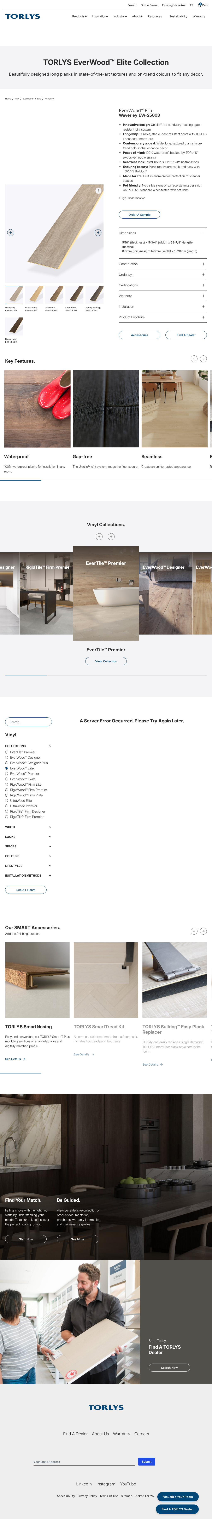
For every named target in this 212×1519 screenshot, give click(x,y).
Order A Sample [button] (140, 214)
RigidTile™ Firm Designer (27, 811)
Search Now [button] (169, 1367)
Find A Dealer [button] (186, 335)
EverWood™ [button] (28, 98)
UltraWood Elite (21, 800)
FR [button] (191, 5)
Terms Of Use (109, 1496)
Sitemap (126, 1496)
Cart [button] (204, 5)
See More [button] (77, 1239)
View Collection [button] (106, 661)
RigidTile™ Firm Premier (26, 817)
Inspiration (99, 16)
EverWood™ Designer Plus (29, 763)
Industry (119, 16)
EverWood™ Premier (24, 774)
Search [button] (132, 5)
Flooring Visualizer (174, 5)
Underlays (126, 275)
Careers (141, 1433)
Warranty (199, 16)
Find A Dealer (149, 5)
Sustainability (178, 16)
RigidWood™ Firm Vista (26, 795)
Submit (147, 1461)
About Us (100, 1433)
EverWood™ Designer (25, 757)
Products (78, 16)
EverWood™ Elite (22, 768)
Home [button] (8, 98)
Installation (126, 306)
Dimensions (127, 233)
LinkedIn (84, 1483)
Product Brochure (132, 317)
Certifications (128, 285)
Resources (155, 16)
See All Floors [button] (25, 890)
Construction (128, 264)
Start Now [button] (26, 1239)
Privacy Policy (87, 1496)
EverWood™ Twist (22, 779)
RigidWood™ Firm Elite (26, 784)
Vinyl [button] (16, 98)
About (136, 16)
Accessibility (66, 1496)
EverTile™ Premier (22, 752)
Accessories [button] (139, 335)
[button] (98, 232)
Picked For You (145, 1496)
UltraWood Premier (23, 806)
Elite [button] (39, 98)
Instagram (106, 1483)
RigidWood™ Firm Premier (28, 790)
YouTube (128, 1483)
